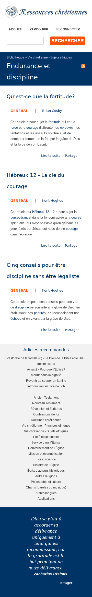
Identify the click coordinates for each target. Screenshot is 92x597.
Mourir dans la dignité (46, 375)
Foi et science (46, 459)
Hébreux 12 (40, 212)
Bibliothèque (15, 57)
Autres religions (46, 476)
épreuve (66, 127)
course (76, 217)
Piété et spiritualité (46, 436)
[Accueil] (46, 12)
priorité (39, 313)
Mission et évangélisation (46, 453)
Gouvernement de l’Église (46, 448)
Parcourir (39, 29)
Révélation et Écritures (46, 408)
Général (19, 111)
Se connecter (67, 29)
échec (14, 318)
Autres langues (46, 493)
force (14, 127)
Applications (46, 498)
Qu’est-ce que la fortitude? (41, 97)
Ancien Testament (46, 397)
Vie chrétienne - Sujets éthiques (50, 57)
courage (32, 127)
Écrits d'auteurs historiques (46, 470)
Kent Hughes (52, 200)
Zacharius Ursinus (50, 574)
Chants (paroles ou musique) (46, 487)
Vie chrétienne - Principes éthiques (46, 425)
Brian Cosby (52, 111)
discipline (22, 307)
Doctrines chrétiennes (46, 420)
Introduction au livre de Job (46, 386)
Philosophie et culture (46, 481)
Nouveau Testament (46, 403)
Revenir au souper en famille (46, 380)
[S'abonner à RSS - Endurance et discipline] (83, 65)
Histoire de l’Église (46, 465)
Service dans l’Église (46, 442)
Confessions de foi (46, 414)
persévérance (20, 217)
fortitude (55, 122)
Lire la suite (51, 156)
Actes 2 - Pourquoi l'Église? (46, 369)
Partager (72, 156)
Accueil (15, 29)
